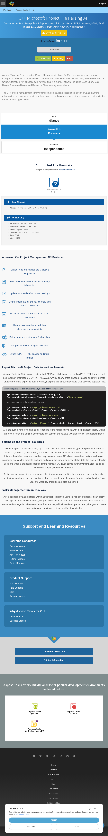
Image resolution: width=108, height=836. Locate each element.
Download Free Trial (55, 32)
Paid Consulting (53, 803)
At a (54, 118)
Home (53, 765)
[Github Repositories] (67, 757)
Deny (77, 827)
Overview (53, 49)
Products (53, 770)
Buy (69, 58)
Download (44, 58)
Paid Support (16, 588)
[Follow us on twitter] (40, 756)
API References (17, 555)
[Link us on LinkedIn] (47, 757)
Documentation (17, 546)
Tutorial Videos (17, 559)
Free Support (16, 583)
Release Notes (17, 596)
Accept (54, 820)
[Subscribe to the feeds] (74, 757)
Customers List (17, 616)
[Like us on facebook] (33, 756)
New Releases (53, 775)
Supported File (54, 131)
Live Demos (53, 789)
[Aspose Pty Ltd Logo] (12, 3)
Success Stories (18, 621)
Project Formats (17, 563)
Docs (53, 784)
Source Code (16, 550)
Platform (54, 147)
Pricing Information (54, 660)
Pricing (59, 58)
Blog (12, 592)
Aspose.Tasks (34, 712)
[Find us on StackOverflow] (54, 757)
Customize (31, 827)
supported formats (67, 169)
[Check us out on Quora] (60, 757)
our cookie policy (22, 815)
